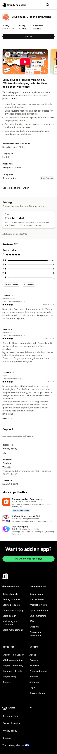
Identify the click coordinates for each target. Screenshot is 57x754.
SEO (31, 621)
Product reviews (38, 605)
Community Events (12, 671)
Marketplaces (36, 599)
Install (28, 36)
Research (7, 682)
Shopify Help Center (13, 654)
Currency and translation (36, 634)
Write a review (11, 284)
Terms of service (11, 723)
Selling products (11, 605)
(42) (26, 28)
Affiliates (34, 682)
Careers (33, 660)
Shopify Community (12, 665)
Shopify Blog (9, 676)
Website (6, 467)
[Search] (47, 4)
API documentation (12, 660)
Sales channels (10, 594)
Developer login (10, 716)
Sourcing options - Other (15, 188)
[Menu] (53, 4)
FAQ (4, 453)
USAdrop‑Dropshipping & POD (26, 516)
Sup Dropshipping (20, 526)
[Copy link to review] (12, 295)
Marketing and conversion (9, 623)
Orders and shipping (13, 610)
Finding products (11, 599)
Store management (12, 630)
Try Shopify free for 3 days (28, 558)
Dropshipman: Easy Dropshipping (27, 499)
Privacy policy (9, 448)
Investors (34, 665)
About (32, 654)
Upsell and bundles (39, 610)
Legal (32, 687)
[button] (28, 505)
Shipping (34, 626)
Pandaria (37, 28)
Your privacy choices (13, 745)
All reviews (29, 284)
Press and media (38, 671)
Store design (9, 616)
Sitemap (6, 738)
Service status (37, 693)
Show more (7, 418)
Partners (33, 676)
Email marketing (37, 616)
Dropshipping (9, 178)
